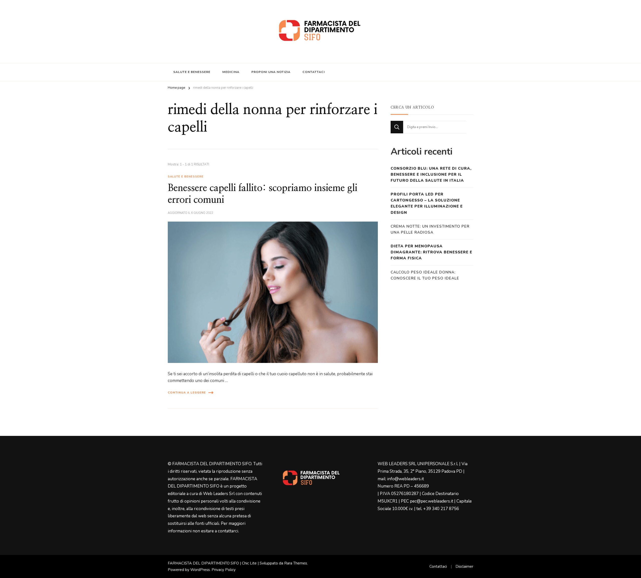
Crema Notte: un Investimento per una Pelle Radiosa (430, 229)
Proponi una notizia (270, 72)
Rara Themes (295, 563)
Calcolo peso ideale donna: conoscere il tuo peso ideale (425, 275)
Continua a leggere (187, 393)
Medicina (230, 72)
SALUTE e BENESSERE (186, 176)
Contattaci (313, 72)
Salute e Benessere (191, 72)
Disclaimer (464, 566)
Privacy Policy (224, 569)
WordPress (200, 569)
